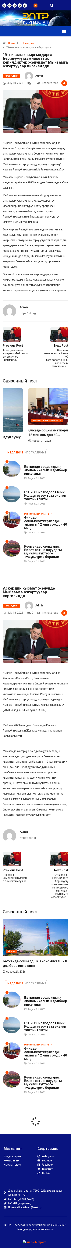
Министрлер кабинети (38, 514)
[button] (64, 31)
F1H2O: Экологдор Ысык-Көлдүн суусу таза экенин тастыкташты (45, 495)
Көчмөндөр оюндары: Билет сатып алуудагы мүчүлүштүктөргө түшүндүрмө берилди (43, 551)
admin (39, 75)
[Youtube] (9, 5)
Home (11, 43)
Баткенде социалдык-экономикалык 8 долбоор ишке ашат (45, 470)
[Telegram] (20, 5)
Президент (29, 43)
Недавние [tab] (15, 452)
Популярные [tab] (36, 452)
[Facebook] (14, 5)
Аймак (28, 463)
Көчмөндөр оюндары (38, 543)
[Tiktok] (25, 5)
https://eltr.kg (28, 313)
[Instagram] (4, 5)
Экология (14, 427)
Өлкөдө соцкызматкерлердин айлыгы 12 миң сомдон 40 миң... (45, 523)
